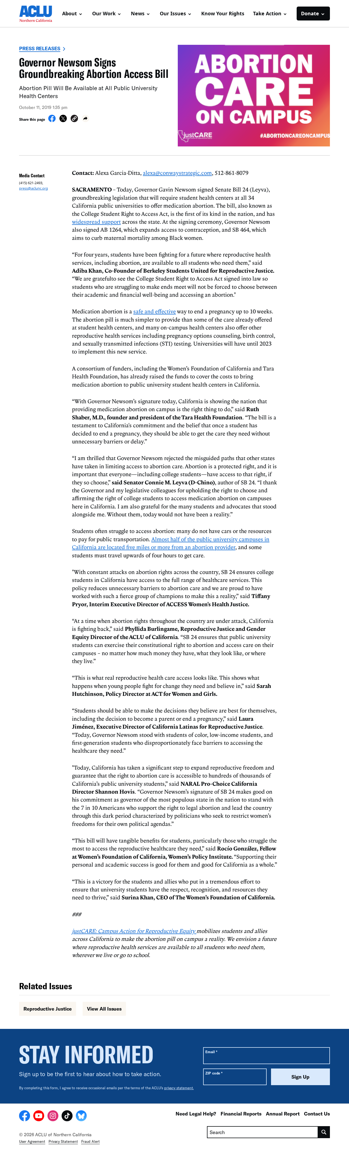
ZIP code (213, 1073)
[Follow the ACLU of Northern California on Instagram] (52, 1116)
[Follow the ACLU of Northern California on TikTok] (67, 1116)
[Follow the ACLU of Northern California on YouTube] (38, 1116)
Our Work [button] (104, 13)
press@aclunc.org (33, 188)
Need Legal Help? (196, 1114)
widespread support (96, 221)
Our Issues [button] (173, 13)
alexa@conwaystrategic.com (177, 172)
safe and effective (154, 311)
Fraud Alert (90, 1141)
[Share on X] (63, 120)
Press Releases (39, 48)
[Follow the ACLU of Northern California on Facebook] (24, 1116)
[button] (74, 119)
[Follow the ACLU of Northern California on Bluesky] (81, 1116)
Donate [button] (310, 13)
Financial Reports (241, 1114)
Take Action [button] (267, 13)
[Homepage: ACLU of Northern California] (38, 13)
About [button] (69, 13)
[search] (324, 1132)
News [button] (138, 13)
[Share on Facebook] (52, 120)
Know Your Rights (222, 13)
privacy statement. (179, 1088)
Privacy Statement (63, 1141)
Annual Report (283, 1114)
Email (211, 1051)
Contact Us (317, 1114)
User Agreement (32, 1141)
